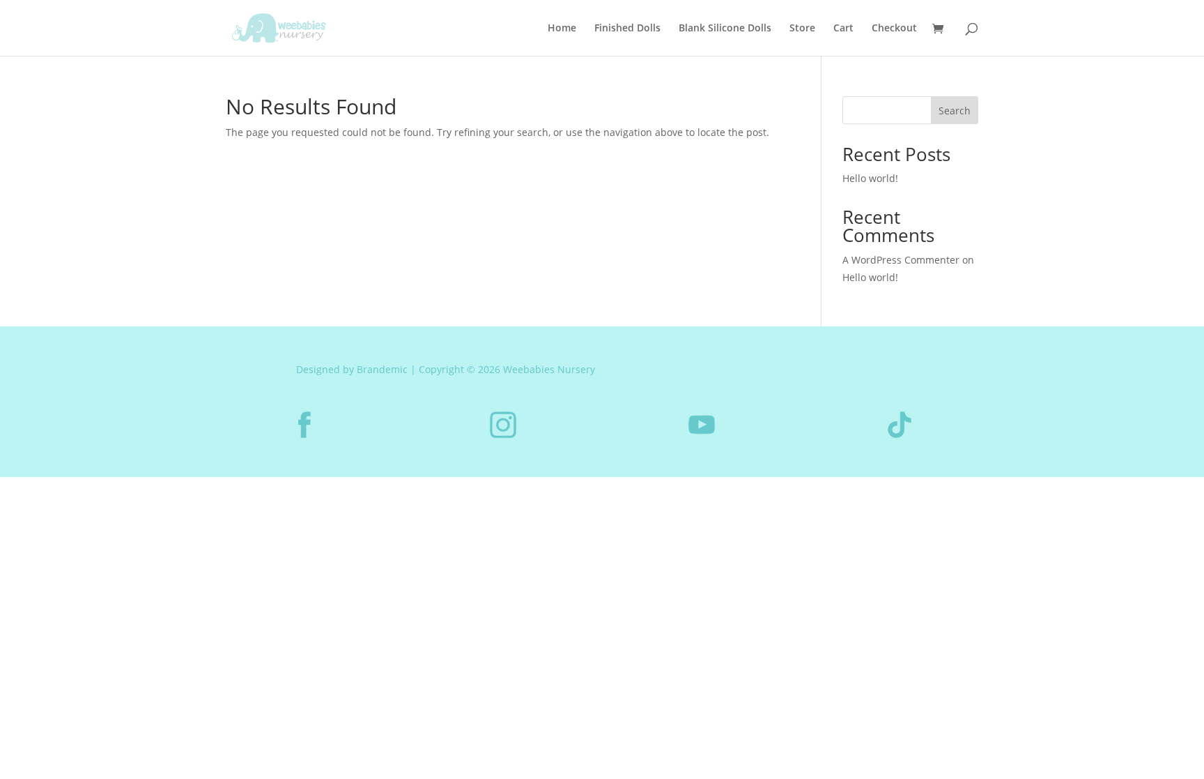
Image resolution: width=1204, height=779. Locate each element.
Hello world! (870, 178)
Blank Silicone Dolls (725, 28)
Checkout (894, 28)
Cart (843, 28)
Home (562, 28)
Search (955, 110)
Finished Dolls (627, 28)
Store (802, 28)
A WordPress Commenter (900, 259)
